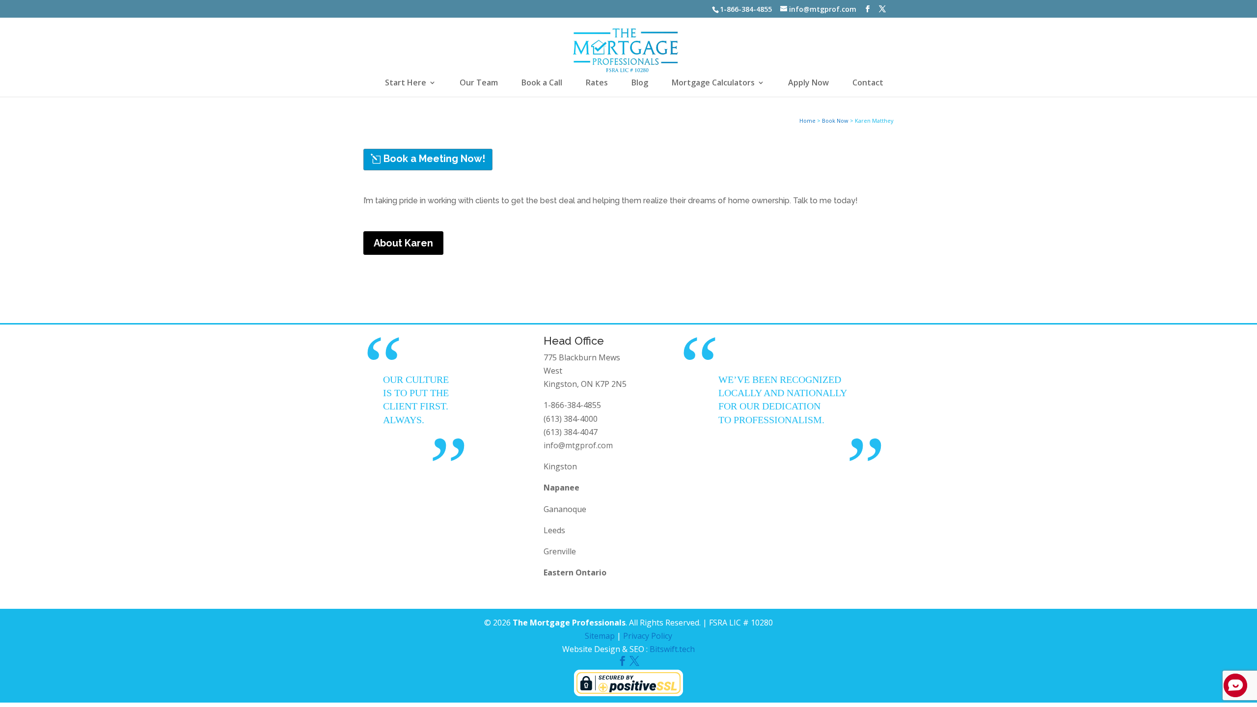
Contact (867, 83)
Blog (639, 83)
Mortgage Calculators (713, 83)
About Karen (403, 243)
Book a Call (541, 83)
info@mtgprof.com (578, 445)
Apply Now (808, 83)
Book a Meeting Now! (434, 158)
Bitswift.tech (672, 649)
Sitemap (600, 635)
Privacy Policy (647, 635)
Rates (597, 83)
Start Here (405, 83)
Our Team (479, 83)
